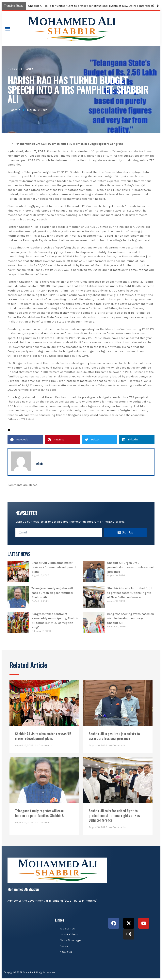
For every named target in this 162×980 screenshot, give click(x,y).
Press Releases (21, 69)
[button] (157, 6)
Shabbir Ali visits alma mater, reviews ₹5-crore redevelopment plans (76, 6)
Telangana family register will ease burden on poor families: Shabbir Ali (52, 593)
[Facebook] (113, 923)
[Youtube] (143, 923)
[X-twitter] (128, 923)
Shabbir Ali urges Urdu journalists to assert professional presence (130, 567)
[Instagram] (128, 934)
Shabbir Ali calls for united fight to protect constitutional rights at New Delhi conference (130, 593)
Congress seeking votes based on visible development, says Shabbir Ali (130, 618)
